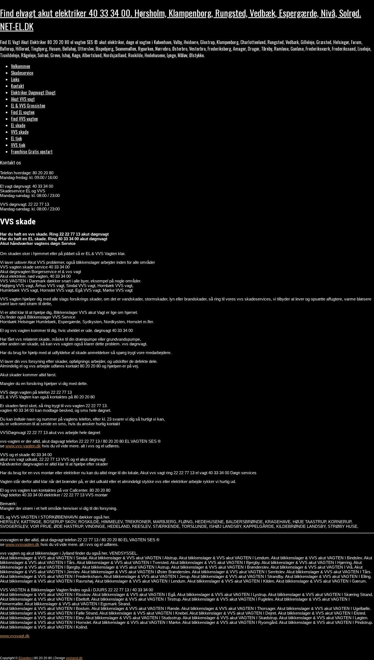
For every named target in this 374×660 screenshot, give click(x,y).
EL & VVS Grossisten (28, 105)
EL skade (18, 125)
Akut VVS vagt (23, 99)
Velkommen (20, 66)
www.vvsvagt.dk (15, 635)
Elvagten (25, 658)
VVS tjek (18, 145)
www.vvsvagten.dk (22, 544)
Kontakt (17, 86)
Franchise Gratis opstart (32, 151)
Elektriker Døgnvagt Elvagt (33, 92)
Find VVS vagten (24, 118)
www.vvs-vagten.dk (23, 446)
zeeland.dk (74, 658)
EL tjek (16, 138)
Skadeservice (22, 73)
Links (15, 79)
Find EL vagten (22, 112)
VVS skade (19, 132)
